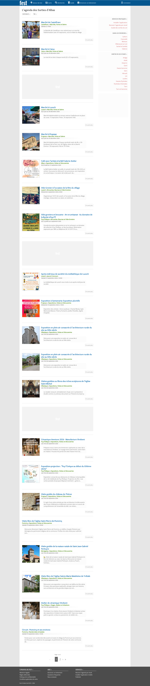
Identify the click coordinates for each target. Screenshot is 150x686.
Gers (125, 71)
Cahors (124, 37)
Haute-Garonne (122, 68)
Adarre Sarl (26, 683)
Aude (125, 60)
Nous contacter (52, 677)
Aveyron (124, 63)
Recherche (61, 3)
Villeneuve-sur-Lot (121, 44)
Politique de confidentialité (28, 677)
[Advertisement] (57, 87)
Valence (124, 49)
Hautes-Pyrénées (121, 81)
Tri (35, 14)
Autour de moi (37, 3)
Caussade (124, 39)
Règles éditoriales (25, 675)
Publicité (78, 677)
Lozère (125, 79)
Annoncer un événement (88, 3)
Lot (126, 76)
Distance (26, 14)
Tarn (125, 86)
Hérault (124, 73)
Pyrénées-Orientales (120, 84)
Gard (125, 66)
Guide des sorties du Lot (119, 28)
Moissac (124, 41)
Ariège (125, 58)
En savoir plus (89, 40)
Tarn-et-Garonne (121, 89)
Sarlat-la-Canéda (121, 46)
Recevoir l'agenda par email (118, 25)
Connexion (126, 3)
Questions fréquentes (54, 675)
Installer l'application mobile (84, 675)
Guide (72, 3)
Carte (50, 3)
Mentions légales (25, 672)
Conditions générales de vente (29, 679)
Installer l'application (120, 23)
